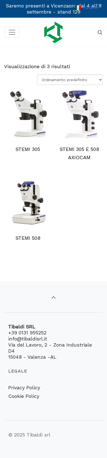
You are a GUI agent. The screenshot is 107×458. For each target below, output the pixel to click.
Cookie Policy (23, 396)
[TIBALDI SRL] (53, 32)
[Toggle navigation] (12, 32)
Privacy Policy (24, 387)
